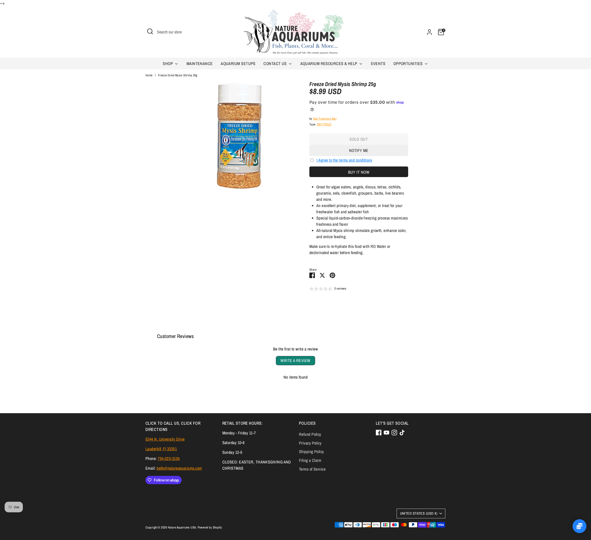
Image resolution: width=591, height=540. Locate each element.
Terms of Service (312, 469)
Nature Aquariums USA (182, 527)
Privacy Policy (310, 443)
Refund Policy (310, 434)
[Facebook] (378, 432)
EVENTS (378, 63)
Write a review (295, 360)
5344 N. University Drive (165, 439)
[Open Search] (150, 31)
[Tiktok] (402, 432)
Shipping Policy (311, 451)
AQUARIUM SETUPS (238, 63)
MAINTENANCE (200, 63)
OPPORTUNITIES (408, 63)
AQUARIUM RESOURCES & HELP (329, 63)
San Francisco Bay (325, 118)
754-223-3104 (169, 458)
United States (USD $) (418, 513)
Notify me (358, 150)
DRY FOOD (324, 124)
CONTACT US (275, 63)
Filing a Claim (310, 460)
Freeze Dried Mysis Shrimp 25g (177, 75)
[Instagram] (394, 432)
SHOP (168, 63)
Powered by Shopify (210, 527)
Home (149, 75)
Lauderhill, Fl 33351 (161, 449)
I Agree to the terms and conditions (344, 160)
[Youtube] (386, 432)
